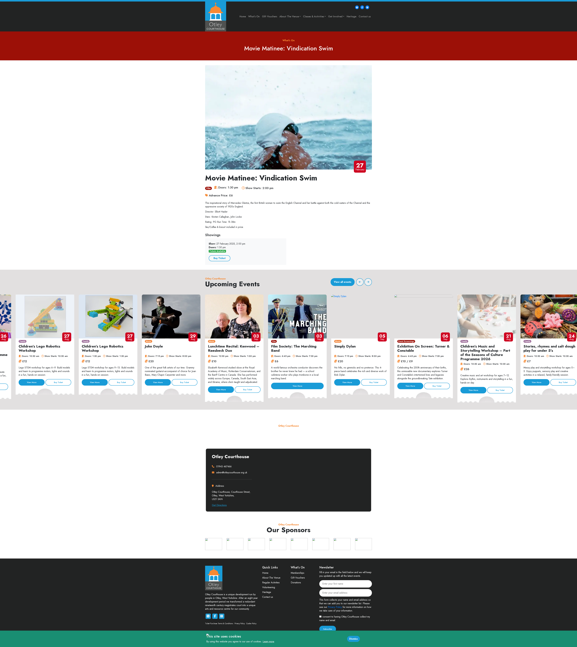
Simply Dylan (345, 346)
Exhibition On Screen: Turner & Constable (423, 348)
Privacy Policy (240, 623)
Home (243, 16)
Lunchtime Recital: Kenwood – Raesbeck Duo (233, 348)
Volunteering (268, 587)
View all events (342, 282)
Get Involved (335, 16)
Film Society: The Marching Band (293, 348)
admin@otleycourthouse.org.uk (231, 472)
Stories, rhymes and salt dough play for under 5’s (549, 348)
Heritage (351, 16)
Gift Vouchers (269, 16)
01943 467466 (224, 466)
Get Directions (219, 505)
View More (31, 382)
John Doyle (154, 346)
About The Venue (289, 16)
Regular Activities (271, 582)
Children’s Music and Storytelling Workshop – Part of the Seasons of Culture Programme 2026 (485, 353)
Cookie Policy (251, 623)
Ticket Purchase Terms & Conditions (219, 623)
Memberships (297, 573)
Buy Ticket (220, 258)
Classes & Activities (313, 16)
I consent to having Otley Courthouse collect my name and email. (344, 618)
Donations (296, 582)
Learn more (268, 641)
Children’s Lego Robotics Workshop (39, 348)
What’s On (254, 16)
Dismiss (353, 639)
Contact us (365, 16)
